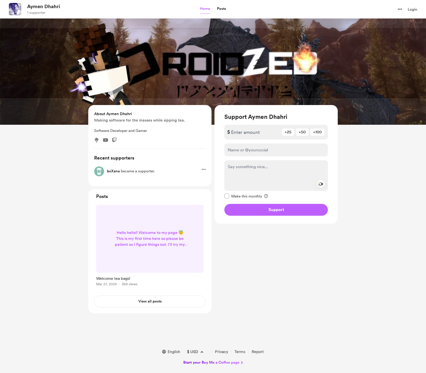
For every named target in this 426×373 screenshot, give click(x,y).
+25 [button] (288, 132)
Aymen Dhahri (43, 6)
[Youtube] (105, 140)
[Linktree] (96, 140)
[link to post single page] (150, 246)
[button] (205, 9)
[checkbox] (243, 196)
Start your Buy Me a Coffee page (211, 362)
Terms (239, 351)
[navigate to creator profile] (15, 9)
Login (412, 9)
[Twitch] (114, 140)
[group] (150, 246)
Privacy (221, 351)
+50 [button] (302, 132)
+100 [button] (317, 132)
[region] (276, 164)
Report (258, 351)
